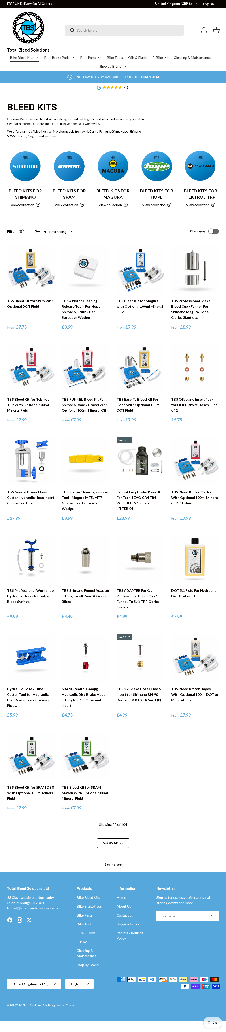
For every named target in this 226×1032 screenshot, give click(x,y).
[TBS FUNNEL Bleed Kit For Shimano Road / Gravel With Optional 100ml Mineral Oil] (85, 368)
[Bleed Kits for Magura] (113, 166)
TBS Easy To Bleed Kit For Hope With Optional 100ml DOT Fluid (138, 404)
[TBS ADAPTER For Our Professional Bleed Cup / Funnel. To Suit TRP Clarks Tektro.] (140, 559)
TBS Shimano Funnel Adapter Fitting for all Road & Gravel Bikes (85, 595)
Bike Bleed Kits (88, 897)
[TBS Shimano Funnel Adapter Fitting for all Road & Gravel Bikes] (85, 559)
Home (121, 897)
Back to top (113, 864)
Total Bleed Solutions (28, 1005)
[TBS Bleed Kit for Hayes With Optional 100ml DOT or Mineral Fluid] (195, 658)
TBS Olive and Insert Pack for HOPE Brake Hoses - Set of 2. (194, 404)
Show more (113, 843)
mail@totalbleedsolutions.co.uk (34, 908)
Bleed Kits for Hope (156, 194)
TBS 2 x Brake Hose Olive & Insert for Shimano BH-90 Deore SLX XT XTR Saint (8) (139, 694)
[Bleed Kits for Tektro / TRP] (201, 166)
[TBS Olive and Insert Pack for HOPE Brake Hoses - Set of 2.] (195, 368)
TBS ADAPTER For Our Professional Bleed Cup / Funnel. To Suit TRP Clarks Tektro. (138, 598)
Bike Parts (84, 915)
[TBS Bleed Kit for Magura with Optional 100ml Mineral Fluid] (140, 270)
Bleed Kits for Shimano (25, 194)
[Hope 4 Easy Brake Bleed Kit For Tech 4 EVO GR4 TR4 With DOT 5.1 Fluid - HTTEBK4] (140, 461)
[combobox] (124, 30)
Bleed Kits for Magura (113, 194)
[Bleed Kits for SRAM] (69, 166)
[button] (113, 88)
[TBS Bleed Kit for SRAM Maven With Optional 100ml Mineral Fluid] (85, 756)
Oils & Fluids (137, 57)
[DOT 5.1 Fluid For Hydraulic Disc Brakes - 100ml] (195, 559)
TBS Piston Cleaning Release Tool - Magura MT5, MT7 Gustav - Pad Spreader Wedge (85, 500)
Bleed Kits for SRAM (69, 194)
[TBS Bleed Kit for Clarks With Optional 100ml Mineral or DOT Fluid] (195, 461)
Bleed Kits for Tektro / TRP (200, 194)
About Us (124, 906)
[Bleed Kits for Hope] (157, 166)
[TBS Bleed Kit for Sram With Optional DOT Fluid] (31, 270)
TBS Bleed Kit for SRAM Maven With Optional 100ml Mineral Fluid (85, 792)
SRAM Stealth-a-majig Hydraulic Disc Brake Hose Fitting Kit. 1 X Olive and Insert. (83, 697)
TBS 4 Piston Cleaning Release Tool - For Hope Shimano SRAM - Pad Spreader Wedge (81, 309)
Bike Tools (115, 57)
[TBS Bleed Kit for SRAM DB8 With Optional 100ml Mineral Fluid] (31, 756)
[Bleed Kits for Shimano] (25, 166)
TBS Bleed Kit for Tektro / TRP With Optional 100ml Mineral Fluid (28, 404)
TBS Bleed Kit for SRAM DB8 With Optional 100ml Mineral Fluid (31, 792)
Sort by (41, 231)
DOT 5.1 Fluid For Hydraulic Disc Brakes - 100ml (193, 593)
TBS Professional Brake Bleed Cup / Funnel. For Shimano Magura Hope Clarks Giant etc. (190, 309)
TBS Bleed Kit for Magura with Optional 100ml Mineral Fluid (140, 306)
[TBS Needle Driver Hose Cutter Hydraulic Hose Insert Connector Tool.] (31, 461)
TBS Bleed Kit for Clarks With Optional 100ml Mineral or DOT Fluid (195, 497)
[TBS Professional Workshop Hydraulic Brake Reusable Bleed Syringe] (31, 559)
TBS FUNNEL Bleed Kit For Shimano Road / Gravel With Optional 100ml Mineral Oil (85, 404)
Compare (197, 231)
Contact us (125, 915)
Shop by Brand (88, 965)
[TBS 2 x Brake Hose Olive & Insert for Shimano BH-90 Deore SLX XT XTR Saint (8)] (140, 658)
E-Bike (82, 942)
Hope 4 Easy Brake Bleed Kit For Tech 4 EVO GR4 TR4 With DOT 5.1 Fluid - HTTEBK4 (140, 500)
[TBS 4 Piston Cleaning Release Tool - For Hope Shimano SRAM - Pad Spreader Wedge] (85, 270)
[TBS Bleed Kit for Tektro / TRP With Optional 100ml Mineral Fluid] (31, 368)
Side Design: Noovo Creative (59, 1005)
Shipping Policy (128, 924)
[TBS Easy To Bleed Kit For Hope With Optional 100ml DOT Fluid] (140, 368)
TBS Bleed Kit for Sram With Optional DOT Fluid (30, 303)
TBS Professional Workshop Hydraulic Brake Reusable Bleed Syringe (30, 595)
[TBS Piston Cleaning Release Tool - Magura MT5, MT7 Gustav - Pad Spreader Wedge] (85, 461)
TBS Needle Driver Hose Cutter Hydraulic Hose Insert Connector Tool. (30, 497)
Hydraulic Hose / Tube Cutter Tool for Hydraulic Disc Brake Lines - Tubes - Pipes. (28, 697)
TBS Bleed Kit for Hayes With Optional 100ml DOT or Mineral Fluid (194, 694)
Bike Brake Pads (89, 906)
